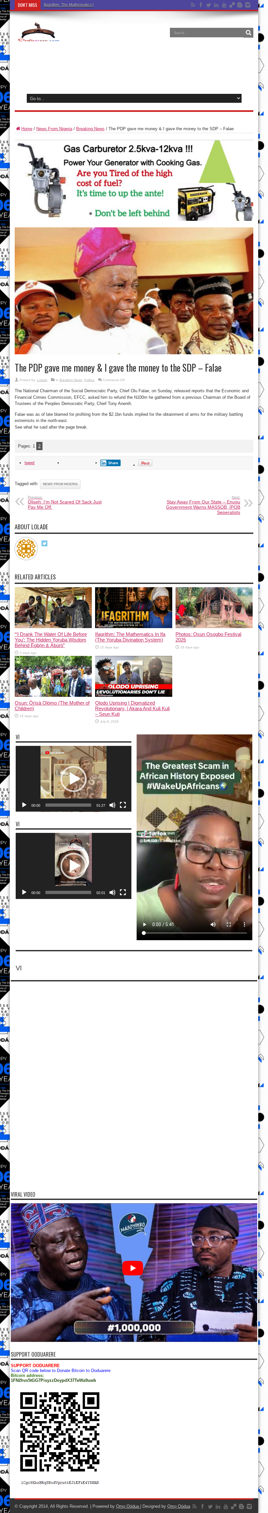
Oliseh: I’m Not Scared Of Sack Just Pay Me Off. (65, 502)
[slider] (68, 805)
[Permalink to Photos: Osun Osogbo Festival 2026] (214, 626)
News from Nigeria (60, 484)
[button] (73, 779)
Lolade (42, 380)
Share (113, 463)
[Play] (24, 805)
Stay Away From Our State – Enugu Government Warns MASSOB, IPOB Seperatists (203, 505)
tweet (30, 462)
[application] (73, 779)
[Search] (248, 33)
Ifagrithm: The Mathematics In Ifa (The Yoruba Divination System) (101, 5)
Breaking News (90, 128)
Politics (89, 380)
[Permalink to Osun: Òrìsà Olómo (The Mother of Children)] (53, 695)
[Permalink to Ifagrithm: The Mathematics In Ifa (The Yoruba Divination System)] (133, 626)
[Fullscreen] (123, 805)
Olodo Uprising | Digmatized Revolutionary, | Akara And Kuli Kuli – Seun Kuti (132, 708)
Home (26, 128)
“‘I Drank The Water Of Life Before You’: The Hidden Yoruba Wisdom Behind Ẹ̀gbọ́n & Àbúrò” (51, 639)
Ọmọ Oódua (128, 1506)
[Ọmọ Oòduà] (38, 37)
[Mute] (112, 805)
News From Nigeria (54, 128)
